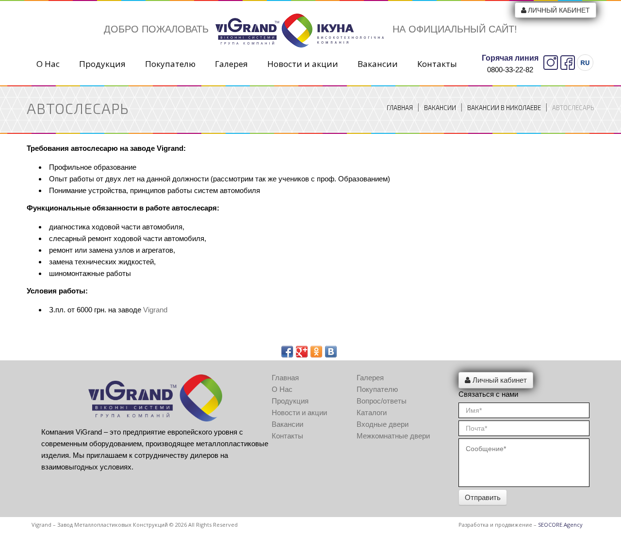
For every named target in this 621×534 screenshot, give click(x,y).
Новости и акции (302, 64)
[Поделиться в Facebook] (287, 351)
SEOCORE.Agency (560, 524)
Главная (400, 108)
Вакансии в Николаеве (504, 108)
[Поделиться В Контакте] (331, 351)
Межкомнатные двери (393, 436)
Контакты (437, 64)
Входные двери (383, 424)
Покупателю (170, 64)
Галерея (231, 64)
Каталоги (372, 412)
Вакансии (378, 64)
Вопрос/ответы (382, 401)
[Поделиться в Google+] (302, 351)
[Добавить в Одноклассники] (316, 351)
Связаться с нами (488, 394)
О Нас (48, 64)
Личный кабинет (559, 10)
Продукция (102, 64)
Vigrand (155, 310)
